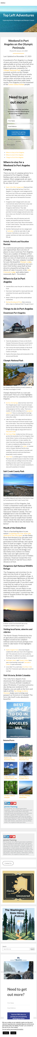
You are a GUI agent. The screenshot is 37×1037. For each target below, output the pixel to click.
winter (25, 446)
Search (4, 946)
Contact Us (8, 863)
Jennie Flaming (10, 806)
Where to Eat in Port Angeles (15, 155)
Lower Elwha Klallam (16, 84)
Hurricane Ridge (11, 434)
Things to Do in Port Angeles (14, 157)
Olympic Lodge (26, 262)
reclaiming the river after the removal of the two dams (17, 534)
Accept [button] (13, 1033)
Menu (3, 3)
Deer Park (9, 457)
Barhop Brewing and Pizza (14, 302)
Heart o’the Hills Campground (15, 187)
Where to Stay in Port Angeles (15, 152)
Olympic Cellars (23, 660)
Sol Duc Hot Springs (12, 403)
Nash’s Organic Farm (12, 650)
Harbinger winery (11, 660)
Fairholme (10, 231)
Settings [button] (6, 1033)
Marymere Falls (10, 431)
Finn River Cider (27, 667)
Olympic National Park (11, 70)
